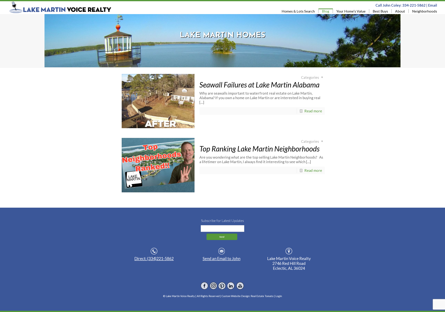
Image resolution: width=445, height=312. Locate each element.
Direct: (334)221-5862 (154, 258)
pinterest (222, 286)
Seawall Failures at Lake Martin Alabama (259, 84)
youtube (240, 286)
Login (278, 296)
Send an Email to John (221, 258)
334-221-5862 (414, 5)
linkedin (231, 286)
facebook (204, 286)
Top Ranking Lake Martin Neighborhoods (259, 148)
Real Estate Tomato (262, 296)
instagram (213, 286)
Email (432, 5)
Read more (313, 111)
